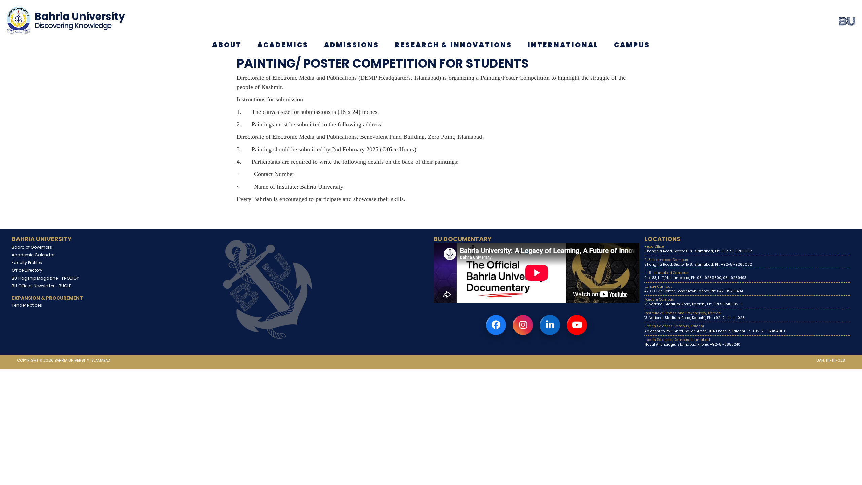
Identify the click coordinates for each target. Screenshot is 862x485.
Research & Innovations (453, 45)
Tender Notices (27, 305)
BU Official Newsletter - (41, 286)
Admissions (351, 45)
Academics (282, 45)
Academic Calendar (33, 255)
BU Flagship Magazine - (45, 278)
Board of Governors (32, 247)
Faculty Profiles (27, 262)
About (227, 45)
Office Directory (27, 270)
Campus (632, 45)
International (563, 45)
